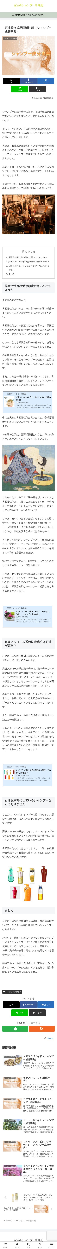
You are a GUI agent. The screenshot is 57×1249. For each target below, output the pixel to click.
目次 (24, 251)
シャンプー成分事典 (13, 992)
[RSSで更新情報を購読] (42, 1029)
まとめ (11, 274)
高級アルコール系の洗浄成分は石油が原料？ (28, 261)
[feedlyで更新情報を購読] (15, 1029)
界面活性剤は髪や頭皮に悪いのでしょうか (27, 257)
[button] (37, 89)
